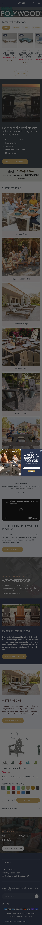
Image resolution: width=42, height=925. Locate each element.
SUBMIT (31, 471)
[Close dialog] (41, 450)
